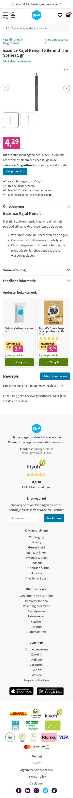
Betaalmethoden (36, 601)
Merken (36, 675)
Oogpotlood (11, 43)
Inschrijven (54, 518)
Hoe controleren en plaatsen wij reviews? (31, 386)
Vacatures (36, 665)
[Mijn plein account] (13, 15)
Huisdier (36, 573)
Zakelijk (36, 654)
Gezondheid (36, 547)
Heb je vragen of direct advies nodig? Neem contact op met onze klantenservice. (36, 439)
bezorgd (21, 186)
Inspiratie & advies (36, 680)
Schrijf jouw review (55, 376)
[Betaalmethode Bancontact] (45, 747)
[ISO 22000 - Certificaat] (10, 737)
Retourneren (36, 616)
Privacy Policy (36, 776)
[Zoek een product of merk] (7, 28)
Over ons (36, 670)
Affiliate (36, 660)
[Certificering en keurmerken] (53, 725)
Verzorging (36, 537)
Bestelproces (36, 611)
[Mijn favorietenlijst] (60, 15)
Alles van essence (56, 40)
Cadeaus (36, 563)
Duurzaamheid (36, 632)
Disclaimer (36, 783)
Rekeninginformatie (36, 606)
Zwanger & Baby (36, 558)
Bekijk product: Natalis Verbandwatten (19, 332)
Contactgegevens (36, 649)
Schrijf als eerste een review (17, 61)
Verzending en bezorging (37, 596)
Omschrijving (13, 206)
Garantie (36, 627)
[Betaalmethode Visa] (63, 737)
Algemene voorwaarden (36, 770)
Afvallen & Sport (36, 578)
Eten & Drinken (36, 552)
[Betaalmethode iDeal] (36, 747)
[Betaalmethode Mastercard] (27, 747)
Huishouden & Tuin (37, 568)
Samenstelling (14, 270)
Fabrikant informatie (19, 281)
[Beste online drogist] (22, 737)
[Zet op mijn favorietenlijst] (66, 70)
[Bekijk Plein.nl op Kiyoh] (54, 714)
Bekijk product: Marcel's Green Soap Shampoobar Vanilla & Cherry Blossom (54, 332)
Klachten (37, 621)
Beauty (36, 542)
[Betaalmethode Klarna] (49, 737)
